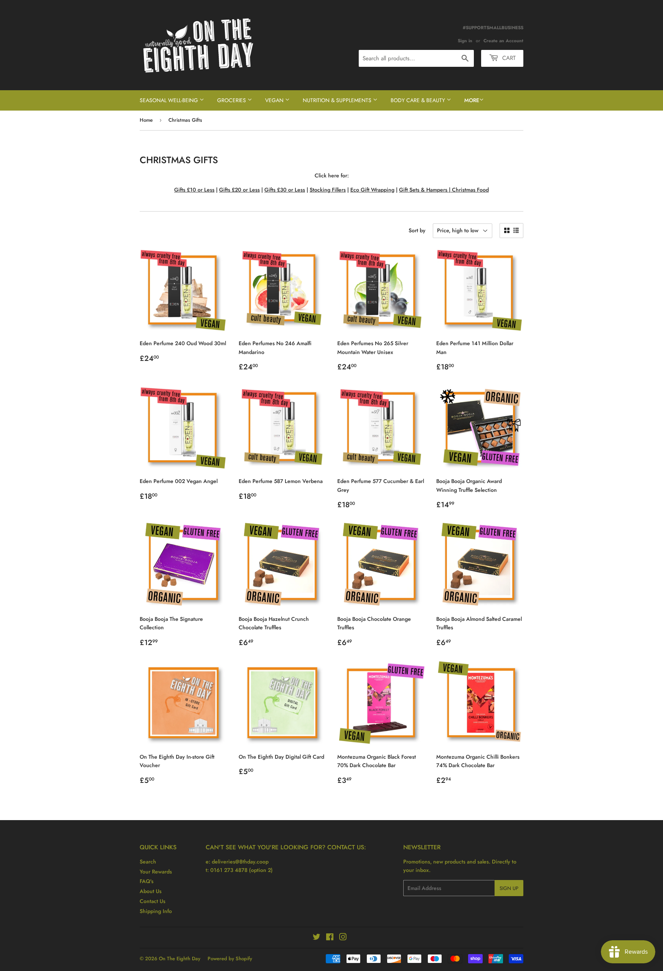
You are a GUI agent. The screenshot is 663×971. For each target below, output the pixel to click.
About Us (151, 891)
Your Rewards (156, 871)
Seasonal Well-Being (170, 100)
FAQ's (146, 881)
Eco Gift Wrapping (372, 190)
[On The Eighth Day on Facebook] (330, 938)
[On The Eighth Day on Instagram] (343, 938)
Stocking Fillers (328, 190)
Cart (508, 58)
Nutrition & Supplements (338, 100)
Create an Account (503, 40)
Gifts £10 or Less (194, 190)
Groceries (232, 100)
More (471, 100)
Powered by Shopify (230, 958)
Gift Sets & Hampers (423, 190)
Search (148, 861)
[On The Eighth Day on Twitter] (316, 938)
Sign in (465, 40)
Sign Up (509, 888)
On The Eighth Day (179, 958)
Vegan (275, 100)
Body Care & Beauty (419, 100)
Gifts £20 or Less (239, 190)
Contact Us (152, 901)
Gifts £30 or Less (284, 190)
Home (146, 120)
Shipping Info (156, 911)
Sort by (417, 230)
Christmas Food (470, 190)
